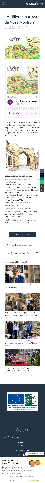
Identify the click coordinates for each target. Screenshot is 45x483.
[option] (22, 401)
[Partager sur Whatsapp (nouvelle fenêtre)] (42, 182)
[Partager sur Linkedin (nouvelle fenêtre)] (42, 178)
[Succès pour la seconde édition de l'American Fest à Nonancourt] (22, 357)
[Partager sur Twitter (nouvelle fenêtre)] (42, 175)
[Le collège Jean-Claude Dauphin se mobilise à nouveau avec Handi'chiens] (22, 330)
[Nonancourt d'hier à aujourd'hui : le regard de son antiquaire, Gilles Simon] (22, 302)
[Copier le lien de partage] (42, 190)
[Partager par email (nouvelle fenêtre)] (42, 186)
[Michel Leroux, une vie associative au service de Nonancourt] (22, 274)
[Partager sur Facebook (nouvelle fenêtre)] (42, 171)
